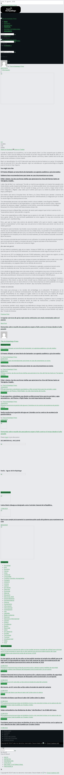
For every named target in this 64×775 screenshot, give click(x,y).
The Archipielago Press (17, 66)
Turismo (6, 637)
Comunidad (7, 576)
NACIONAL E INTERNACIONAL (12, 29)
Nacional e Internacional (11, 619)
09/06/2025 (4, 371)
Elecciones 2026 (9, 597)
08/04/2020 (4, 525)
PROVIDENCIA (8, 31)
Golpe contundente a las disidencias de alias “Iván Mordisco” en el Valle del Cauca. (28, 710)
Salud (5, 630)
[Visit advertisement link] (17, 559)
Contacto (7, 580)
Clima (5, 573)
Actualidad (4, 393)
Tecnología (7, 635)
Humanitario (8, 604)
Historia (6, 602)
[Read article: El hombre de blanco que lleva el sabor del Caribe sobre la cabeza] (32, 692)
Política (6, 622)
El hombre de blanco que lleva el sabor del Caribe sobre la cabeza (23, 698)
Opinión (6, 621)
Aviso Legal (7, 731)
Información (8, 52)
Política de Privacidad (10, 738)
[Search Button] (15, 52)
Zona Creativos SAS (53, 743)
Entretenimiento (9, 600)
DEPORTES (7, 23)
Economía (7, 591)
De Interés (7, 587)
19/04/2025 (4, 387)
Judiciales (7, 613)
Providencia (7, 624)
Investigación (8, 609)
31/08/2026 (4, 666)
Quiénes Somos (9, 740)
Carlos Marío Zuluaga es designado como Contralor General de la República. (27, 505)
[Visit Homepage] (9, 5)
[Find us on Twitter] (1, 3)
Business (7, 569)
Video (6, 641)
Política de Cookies (10, 736)
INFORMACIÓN (8, 25)
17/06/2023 (4, 508)
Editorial (6, 593)
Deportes (7, 589)
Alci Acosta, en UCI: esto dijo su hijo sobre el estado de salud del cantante (26, 687)
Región (6, 626)
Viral (5, 643)
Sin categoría (8, 632)
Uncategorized (8, 639)
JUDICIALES (7, 36)
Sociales (6, 633)
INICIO (6, 22)
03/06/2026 (4, 359)
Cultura (6, 586)
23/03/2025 (4, 419)
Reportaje (7, 628)
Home (2, 52)
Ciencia (6, 571)
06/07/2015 (4, 68)
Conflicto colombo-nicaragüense (14, 578)
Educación (7, 595)
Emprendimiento (9, 598)
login (6, 437)
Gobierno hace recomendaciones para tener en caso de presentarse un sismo (27, 175)
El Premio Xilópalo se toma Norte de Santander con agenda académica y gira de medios (30, 172)
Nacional (7, 617)
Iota (5, 611)
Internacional (8, 608)
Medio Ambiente (9, 615)
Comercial (7, 575)
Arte (5, 567)
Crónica (6, 584)
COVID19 (7, 582)
